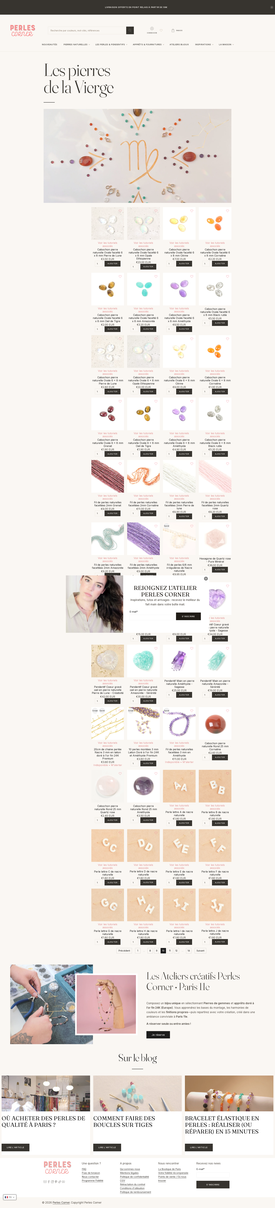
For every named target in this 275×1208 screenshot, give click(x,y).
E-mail (134, 611)
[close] (206, 578)
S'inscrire (188, 616)
